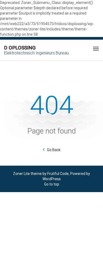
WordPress (52, 179)
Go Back (53, 150)
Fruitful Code (58, 173)
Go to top (51, 184)
